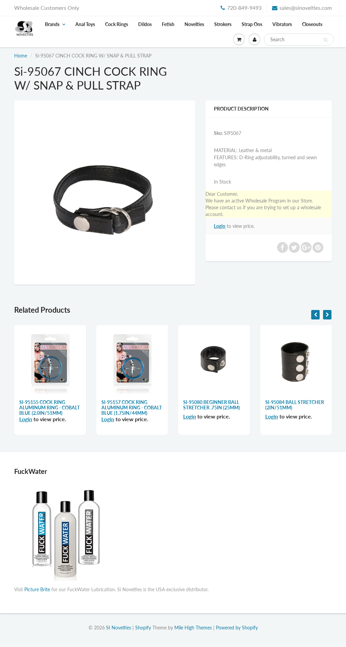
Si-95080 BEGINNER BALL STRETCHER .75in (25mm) (211, 404)
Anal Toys (85, 24)
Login (219, 226)
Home (20, 55)
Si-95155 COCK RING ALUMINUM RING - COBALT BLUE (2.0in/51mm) (49, 407)
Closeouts (312, 24)
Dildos (145, 24)
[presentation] (315, 314)
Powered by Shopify (237, 627)
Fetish (168, 24)
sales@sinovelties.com (305, 7)
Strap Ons (252, 24)
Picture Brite (37, 589)
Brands (52, 24)
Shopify (143, 627)
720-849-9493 (244, 7)
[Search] (325, 39)
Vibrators (282, 24)
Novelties (194, 24)
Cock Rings (116, 24)
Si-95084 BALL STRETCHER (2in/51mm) (294, 404)
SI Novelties (118, 627)
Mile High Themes (193, 627)
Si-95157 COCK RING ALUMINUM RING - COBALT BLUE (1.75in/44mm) (131, 407)
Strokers (222, 24)
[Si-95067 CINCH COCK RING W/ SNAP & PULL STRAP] (104, 191)
